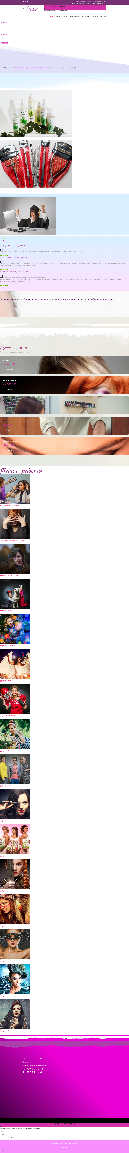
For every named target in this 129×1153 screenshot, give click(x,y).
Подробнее (4, 255)
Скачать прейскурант (99, 1)
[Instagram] (25, 1)
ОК (2, 1150)
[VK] (27, 1)
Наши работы (85, 16)
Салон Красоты (60, 16)
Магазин (94, 16)
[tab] (3, 239)
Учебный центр (73, 16)
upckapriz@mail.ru (99, 3)
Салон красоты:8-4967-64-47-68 (83, 1)
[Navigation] (23, 9)
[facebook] (23, 1)
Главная (50, 16)
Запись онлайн (64, 1147)
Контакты (103, 16)
